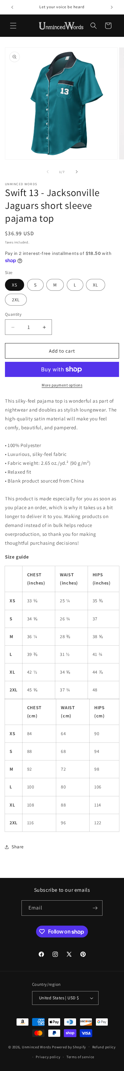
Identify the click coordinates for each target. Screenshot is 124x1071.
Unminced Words (36, 1046)
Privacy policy (48, 1057)
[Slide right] (76, 171)
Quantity (13, 314)
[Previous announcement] (12, 7)
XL (95, 285)
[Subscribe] (95, 908)
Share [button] (18, 847)
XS (14, 285)
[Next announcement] (111, 7)
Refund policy (104, 1047)
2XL (16, 300)
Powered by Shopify (69, 1046)
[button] (13, 25)
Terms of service (80, 1057)
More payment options (62, 385)
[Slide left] (47, 171)
